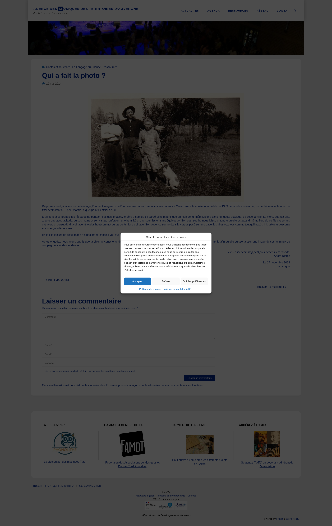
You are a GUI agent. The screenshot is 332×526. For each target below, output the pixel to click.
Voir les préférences (194, 281)
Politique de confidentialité (177, 288)
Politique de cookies (150, 288)
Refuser (166, 281)
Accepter (137, 281)
